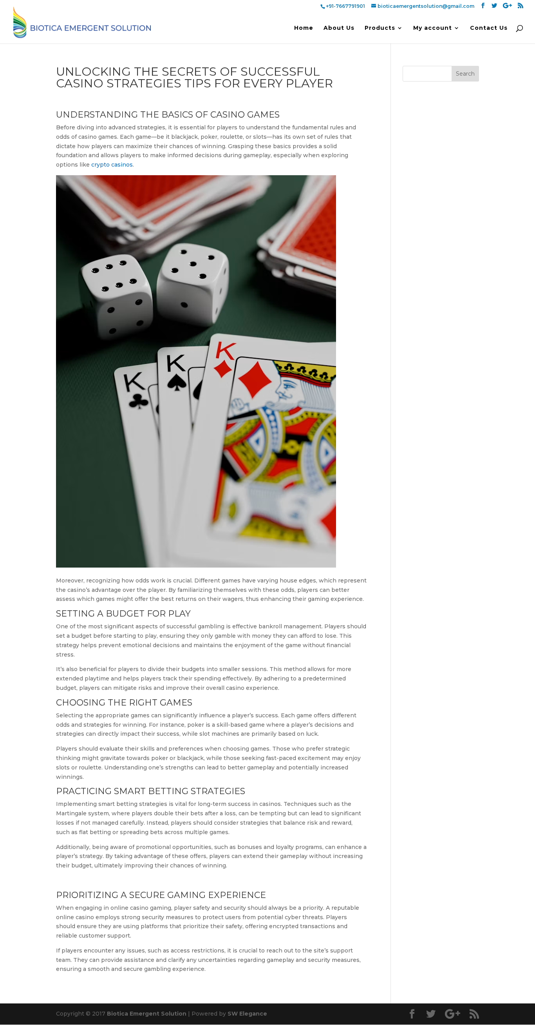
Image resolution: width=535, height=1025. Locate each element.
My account (432, 28)
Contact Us (489, 28)
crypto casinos (112, 164)
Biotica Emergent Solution (146, 1013)
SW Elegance (247, 1013)
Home (303, 28)
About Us (339, 28)
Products (380, 28)
